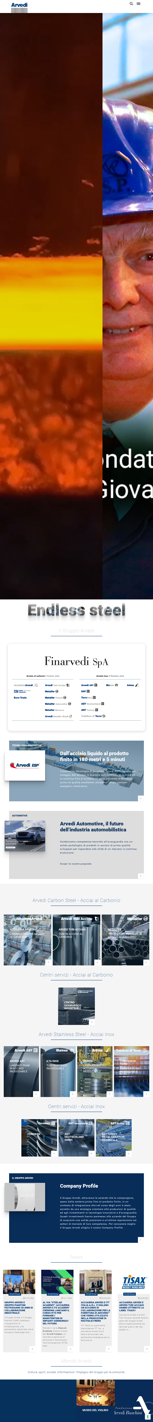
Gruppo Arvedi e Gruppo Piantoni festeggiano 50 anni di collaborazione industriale (18, 1307)
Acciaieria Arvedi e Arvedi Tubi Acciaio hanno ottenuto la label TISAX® (131, 1306)
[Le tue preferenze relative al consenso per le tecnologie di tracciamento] (148, 1417)
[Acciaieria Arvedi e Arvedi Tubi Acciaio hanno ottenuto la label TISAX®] (134, 1282)
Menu (138, 2)
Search (131, 2)
